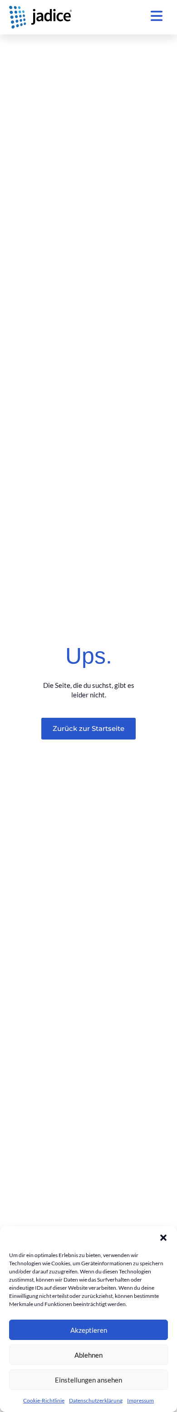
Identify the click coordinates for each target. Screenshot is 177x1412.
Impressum (140, 1400)
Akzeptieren (88, 1330)
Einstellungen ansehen (88, 1380)
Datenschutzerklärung (96, 1400)
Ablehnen (88, 1355)
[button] (163, 1237)
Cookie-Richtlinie (43, 1400)
